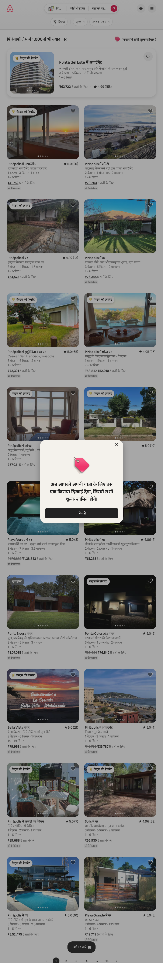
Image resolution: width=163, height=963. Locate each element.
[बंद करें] (116, 444)
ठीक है (81, 513)
